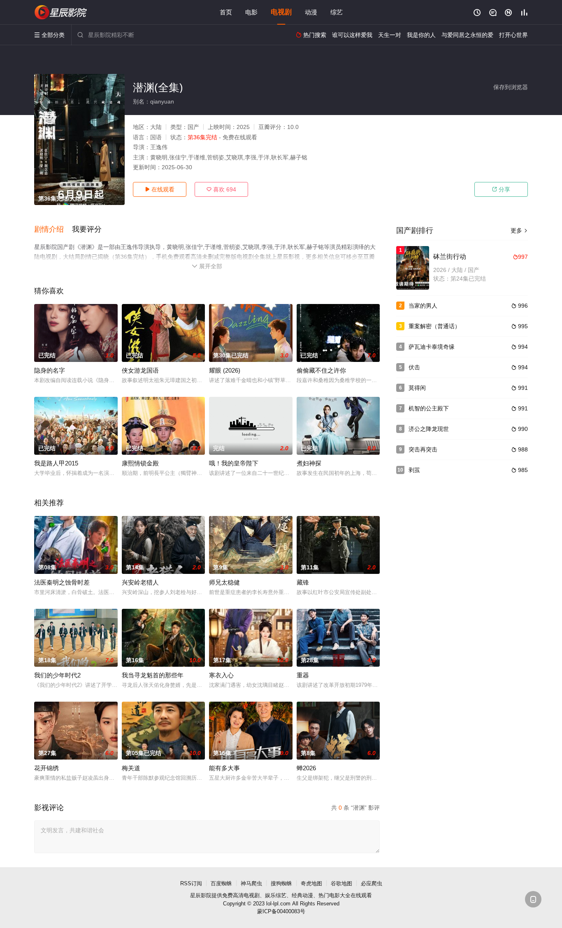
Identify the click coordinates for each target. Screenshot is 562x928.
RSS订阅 (191, 883)
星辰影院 (200, 895)
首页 (226, 12)
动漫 (311, 12)
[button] (53, 230)
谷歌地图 (341, 883)
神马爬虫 (251, 883)
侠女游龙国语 (140, 370)
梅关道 (131, 768)
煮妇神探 (309, 463)
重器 (303, 675)
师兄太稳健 (224, 582)
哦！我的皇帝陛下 (233, 463)
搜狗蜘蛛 (281, 883)
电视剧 (281, 12)
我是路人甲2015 (56, 463)
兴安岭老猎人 (140, 582)
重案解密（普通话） (434, 326)
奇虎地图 (311, 883)
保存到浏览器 (510, 87)
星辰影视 (61, 12)
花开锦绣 (46, 768)
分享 (501, 189)
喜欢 (221, 189)
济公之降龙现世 (429, 429)
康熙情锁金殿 (140, 463)
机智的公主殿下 (429, 408)
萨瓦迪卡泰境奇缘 (432, 346)
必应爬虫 (371, 883)
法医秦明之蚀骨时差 (62, 582)
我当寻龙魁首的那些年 (152, 675)
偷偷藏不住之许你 (321, 370)
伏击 (414, 367)
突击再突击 (423, 449)
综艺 (336, 12)
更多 (519, 230)
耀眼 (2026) (224, 370)
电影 (251, 12)
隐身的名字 (49, 370)
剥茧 (414, 470)
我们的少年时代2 (57, 675)
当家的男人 (423, 305)
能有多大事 (224, 768)
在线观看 (159, 189)
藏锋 (303, 582)
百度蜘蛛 (221, 883)
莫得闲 (417, 388)
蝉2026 (306, 768)
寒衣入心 (221, 675)
